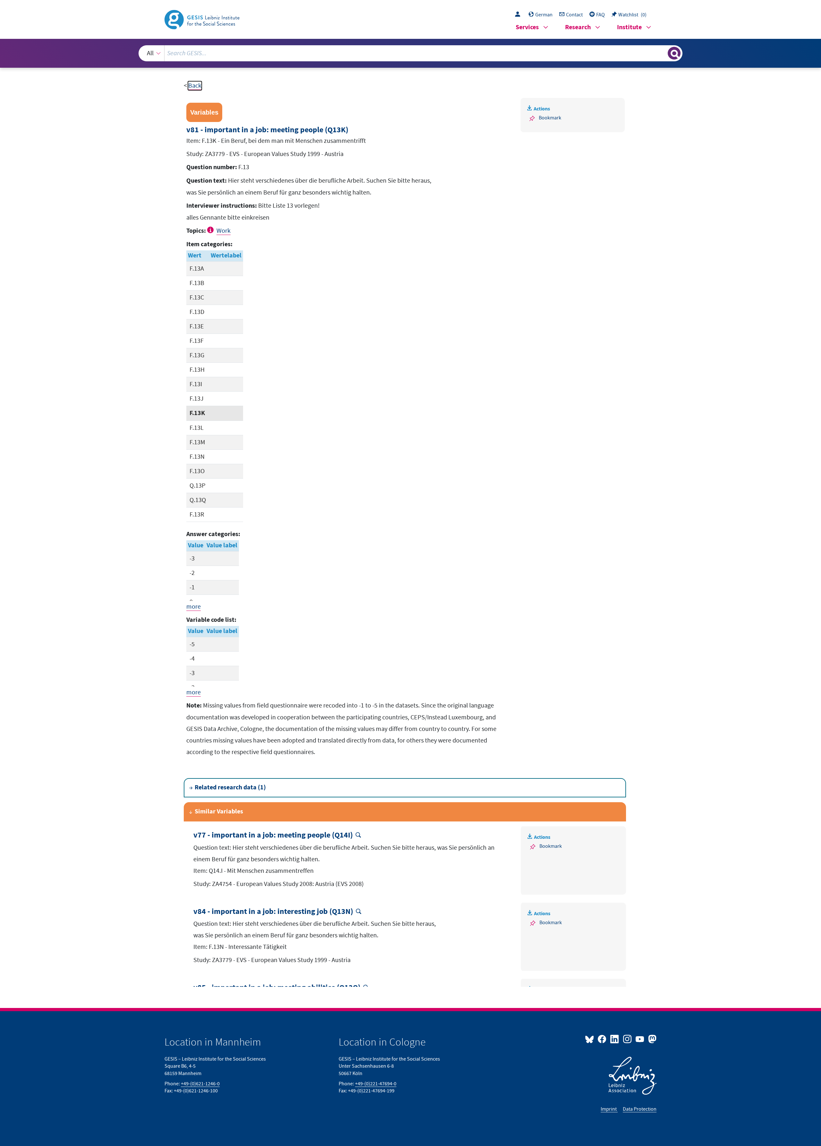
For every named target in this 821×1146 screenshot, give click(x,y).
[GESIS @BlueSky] (590, 1038)
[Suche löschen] (662, 53)
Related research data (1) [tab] (230, 787)
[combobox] (410, 53)
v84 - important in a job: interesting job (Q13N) (273, 912)
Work (223, 231)
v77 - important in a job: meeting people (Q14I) (273, 835)
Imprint (609, 1109)
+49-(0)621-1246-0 (200, 1084)
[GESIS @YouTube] (640, 1038)
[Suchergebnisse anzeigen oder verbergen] (674, 53)
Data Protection (639, 1109)
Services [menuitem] (527, 27)
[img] (211, 230)
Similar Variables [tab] (219, 811)
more (193, 607)
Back (194, 86)
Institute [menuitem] (629, 27)
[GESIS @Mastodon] (651, 1038)
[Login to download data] (519, 15)
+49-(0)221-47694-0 (375, 1084)
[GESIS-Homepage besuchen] (203, 19)
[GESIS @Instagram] (627, 1038)
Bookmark (550, 118)
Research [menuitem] (578, 27)
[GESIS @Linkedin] (615, 1038)
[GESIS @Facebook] (602, 1038)
